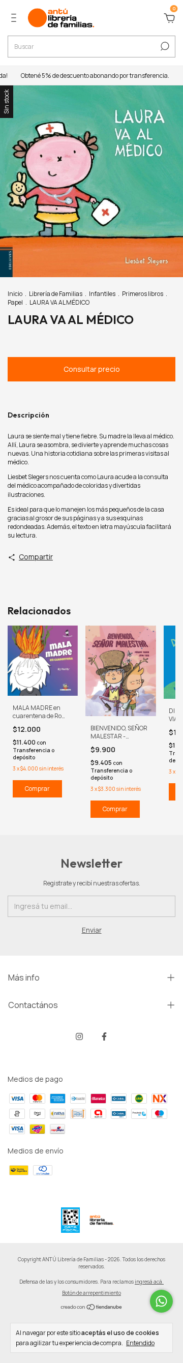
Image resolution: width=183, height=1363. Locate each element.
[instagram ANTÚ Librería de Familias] (79, 1036)
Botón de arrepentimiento (91, 1292)
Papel (15, 302)
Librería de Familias (55, 293)
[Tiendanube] (92, 1308)
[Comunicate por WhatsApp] (161, 1301)
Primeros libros (142, 293)
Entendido (140, 1343)
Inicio (15, 293)
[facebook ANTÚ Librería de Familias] (104, 1036)
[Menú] (15, 19)
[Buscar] (164, 46)
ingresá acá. (149, 1281)
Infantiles (102, 293)
